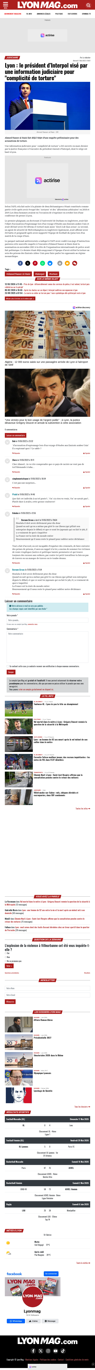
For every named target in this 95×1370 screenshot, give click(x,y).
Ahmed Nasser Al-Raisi (19, 274)
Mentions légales (31, 1359)
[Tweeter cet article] (27, 263)
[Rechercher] (88, 5)
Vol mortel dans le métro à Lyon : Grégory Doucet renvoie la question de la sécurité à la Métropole (60, 723)
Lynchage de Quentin (43, 1090)
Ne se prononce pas (14, 961)
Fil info (29, 13)
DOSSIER (36, 1017)
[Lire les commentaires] (74, 263)
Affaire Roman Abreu (43, 1019)
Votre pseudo (12, 615)
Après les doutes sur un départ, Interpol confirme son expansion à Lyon (50, 290)
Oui (7, 953)
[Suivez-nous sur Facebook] (32, 1297)
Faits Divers (72, 13)
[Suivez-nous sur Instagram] (47, 1352)
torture (54, 274)
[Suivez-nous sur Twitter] (40, 1352)
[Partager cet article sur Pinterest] (35, 263)
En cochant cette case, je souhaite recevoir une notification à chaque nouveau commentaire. (44, 666)
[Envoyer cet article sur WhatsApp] (42, 263)
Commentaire (12, 628)
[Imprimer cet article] (59, 263)
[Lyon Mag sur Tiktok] (62, 1352)
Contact (61, 1359)
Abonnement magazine (12, 13)
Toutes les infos (82, 808)
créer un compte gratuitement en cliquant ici (36, 689)
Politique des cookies (48, 1359)
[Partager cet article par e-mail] (67, 263)
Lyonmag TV (86, 13)
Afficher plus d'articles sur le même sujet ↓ (20, 298)
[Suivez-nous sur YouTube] (54, 1352)
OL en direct (38, 702)
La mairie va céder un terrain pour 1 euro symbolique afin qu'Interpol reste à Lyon (54, 293)
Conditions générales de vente (77, 1359)
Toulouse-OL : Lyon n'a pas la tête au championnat (56, 704)
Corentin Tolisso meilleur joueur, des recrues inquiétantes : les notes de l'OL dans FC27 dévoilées (62, 758)
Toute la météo (82, 1262)
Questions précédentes (12, 973)
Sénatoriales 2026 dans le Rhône (48, 1055)
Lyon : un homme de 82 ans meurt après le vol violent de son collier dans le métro (60, 741)
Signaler (87, 453)
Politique (59, 13)
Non (8, 957)
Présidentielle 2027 (42, 1037)
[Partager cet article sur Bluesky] (50, 263)
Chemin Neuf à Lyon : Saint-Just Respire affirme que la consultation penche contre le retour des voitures (58, 776)
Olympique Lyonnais (42, 1073)
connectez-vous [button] (32, 624)
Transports (38, 772)
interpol (40, 274)
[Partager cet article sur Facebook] (20, 263)
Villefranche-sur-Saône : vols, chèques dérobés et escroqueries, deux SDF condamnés (56, 794)
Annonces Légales (43, 13)
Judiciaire (12, 57)
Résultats (87, 973)
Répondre (17, 453)
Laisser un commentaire (15, 435)
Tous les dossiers (81, 1106)
